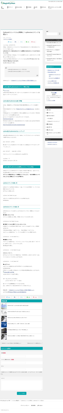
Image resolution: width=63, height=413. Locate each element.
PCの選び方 (50, 118)
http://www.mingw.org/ (8, 118)
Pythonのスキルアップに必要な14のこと (34, 343)
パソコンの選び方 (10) (52, 80)
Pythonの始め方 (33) (52, 72)
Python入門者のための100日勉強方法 (17, 292)
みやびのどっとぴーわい (52, 142)
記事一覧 (36, 8)
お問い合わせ (43, 8)
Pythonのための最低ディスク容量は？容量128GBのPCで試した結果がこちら (21, 335)
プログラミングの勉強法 (8, 39)
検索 (47, 31)
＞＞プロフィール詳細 (50, 100)
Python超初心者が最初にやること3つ (54, 42)
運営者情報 (33, 405)
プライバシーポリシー (25, 405)
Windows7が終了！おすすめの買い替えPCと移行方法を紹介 (18, 305)
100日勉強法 (28, 8)
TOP (6, 400)
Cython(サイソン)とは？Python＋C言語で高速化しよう (23, 80)
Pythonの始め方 (18, 8)
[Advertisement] (31, 19)
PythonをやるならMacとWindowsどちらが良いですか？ (17, 317)
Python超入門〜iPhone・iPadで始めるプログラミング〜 (54, 59)
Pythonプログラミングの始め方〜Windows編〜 (53, 50)
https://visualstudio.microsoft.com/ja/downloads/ (14, 124)
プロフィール (10, 8)
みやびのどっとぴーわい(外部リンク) (54, 8)
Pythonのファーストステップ (53, 121)
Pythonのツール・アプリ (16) (53, 70)
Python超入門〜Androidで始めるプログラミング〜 (54, 55)
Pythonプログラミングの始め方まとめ (25, 109)
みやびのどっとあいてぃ (52, 144)
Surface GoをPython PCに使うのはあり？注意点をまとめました (19, 311)
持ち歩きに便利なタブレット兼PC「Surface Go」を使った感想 (19, 323)
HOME (2, 8)
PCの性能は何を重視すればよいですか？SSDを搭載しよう (18, 329)
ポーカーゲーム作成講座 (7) (54, 78)
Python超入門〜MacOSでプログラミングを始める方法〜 (54, 46)
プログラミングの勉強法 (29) (53, 82)
